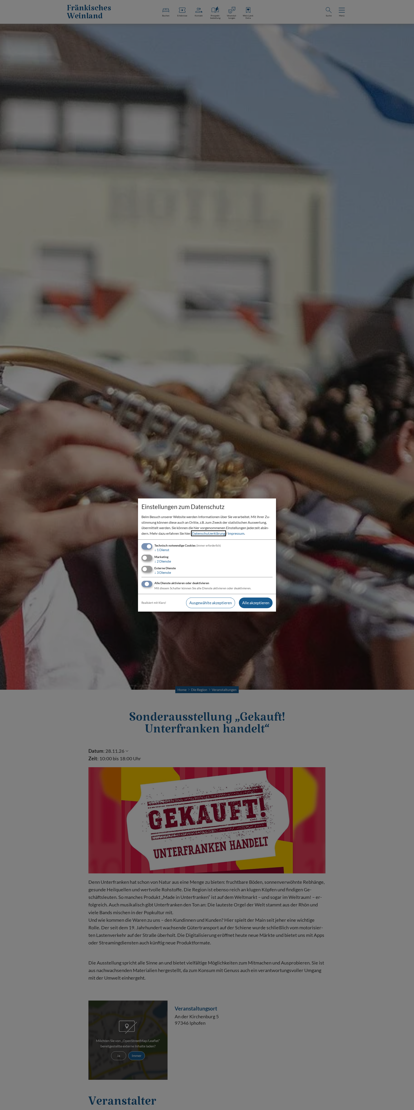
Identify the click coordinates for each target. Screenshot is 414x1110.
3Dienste (162, 572)
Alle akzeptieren (255, 602)
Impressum (236, 533)
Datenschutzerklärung (208, 533)
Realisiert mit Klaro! (153, 602)
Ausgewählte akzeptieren (210, 602)
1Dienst (161, 550)
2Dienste (162, 561)
